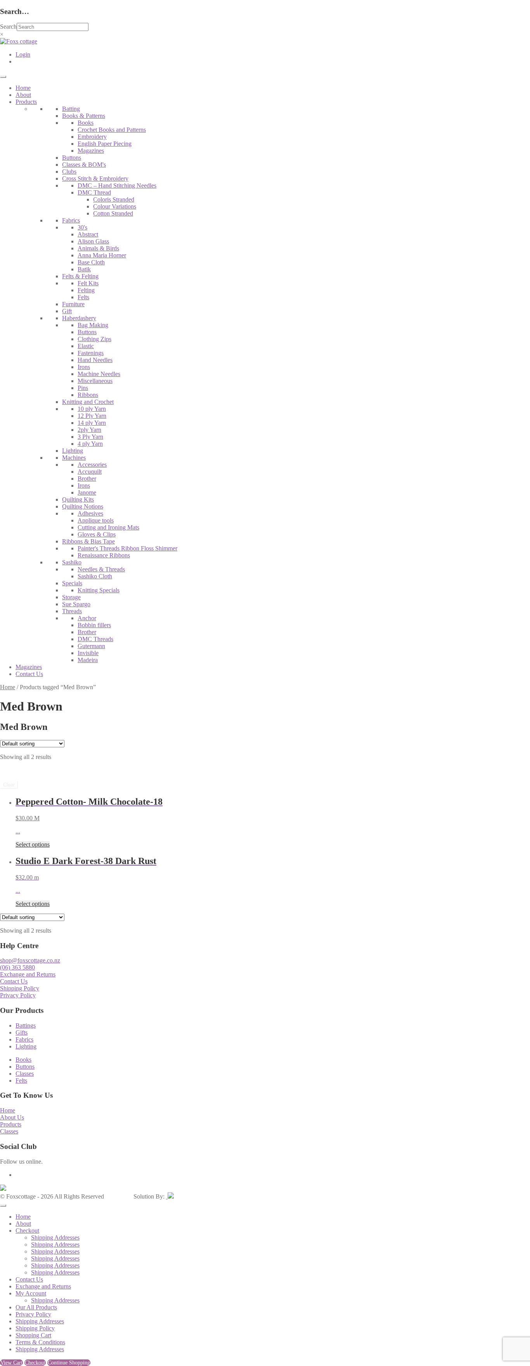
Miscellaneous (95, 381)
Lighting (72, 450)
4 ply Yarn (90, 443)
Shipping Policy (19, 988)
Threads (72, 611)
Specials (72, 583)
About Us (12, 1117)
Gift (67, 311)
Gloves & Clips (97, 534)
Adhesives (90, 513)
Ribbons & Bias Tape (88, 541)
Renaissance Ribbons (104, 555)
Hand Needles (95, 360)
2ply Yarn (89, 429)
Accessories (92, 464)
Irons (84, 367)
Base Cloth (91, 262)
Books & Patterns (83, 115)
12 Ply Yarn (92, 415)
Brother (87, 478)
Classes (25, 1073)
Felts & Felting (80, 276)
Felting (86, 290)
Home (23, 88)
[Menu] (3, 77)
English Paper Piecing (105, 143)
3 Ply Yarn (90, 436)
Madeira (88, 660)
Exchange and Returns (27, 974)
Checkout (27, 1230)
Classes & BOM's (84, 164)
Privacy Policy (18, 995)
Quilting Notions (82, 506)
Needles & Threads (101, 569)
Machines (74, 457)
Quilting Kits (78, 499)
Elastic (86, 346)
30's (82, 227)
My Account (31, 1293)
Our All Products (36, 1307)
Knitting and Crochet (88, 401)
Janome (87, 492)
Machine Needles (99, 374)
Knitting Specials (99, 590)
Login (23, 54)
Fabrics (71, 220)
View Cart (11, 1363)
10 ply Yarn (92, 408)
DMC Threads (95, 639)
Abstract (88, 234)
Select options (33, 844)
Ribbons (88, 395)
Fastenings (91, 353)
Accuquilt (90, 471)
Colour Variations (114, 206)
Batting (71, 108)
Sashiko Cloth (95, 576)
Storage (71, 597)
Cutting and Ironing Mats (108, 527)
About (23, 94)
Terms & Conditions (40, 1342)
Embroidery (92, 136)
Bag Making (93, 325)
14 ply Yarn (92, 422)
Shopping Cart (33, 1335)
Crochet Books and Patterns (112, 129)
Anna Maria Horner (102, 255)
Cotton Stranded (113, 213)
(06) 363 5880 (17, 967)
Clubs (69, 171)
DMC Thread (94, 192)
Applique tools (96, 520)
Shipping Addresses (55, 1237)
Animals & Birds (98, 248)
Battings (26, 1025)
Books (86, 122)
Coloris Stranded (113, 199)
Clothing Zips (94, 339)
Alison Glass (93, 241)
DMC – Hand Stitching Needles (117, 185)
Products (26, 101)
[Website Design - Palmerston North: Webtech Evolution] (170, 1196)
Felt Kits (88, 283)
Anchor (87, 618)
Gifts (22, 1032)
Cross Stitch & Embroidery (95, 178)
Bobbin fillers (94, 625)
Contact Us (29, 674)
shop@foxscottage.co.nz (30, 960)
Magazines (91, 150)
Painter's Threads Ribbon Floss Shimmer (127, 548)
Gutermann (91, 646)
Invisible (88, 653)
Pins (83, 388)
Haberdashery (79, 318)
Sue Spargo (76, 604)
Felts (83, 297)
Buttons (71, 157)
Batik (84, 269)
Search (8, 26)
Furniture (73, 304)
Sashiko (71, 562)
